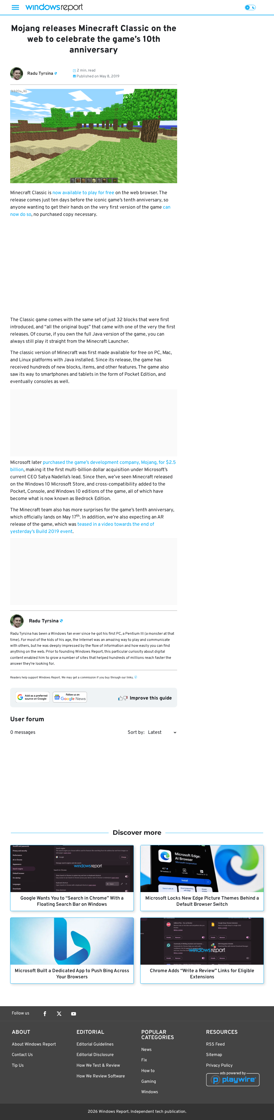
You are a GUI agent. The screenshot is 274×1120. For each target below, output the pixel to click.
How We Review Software (101, 1076)
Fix (144, 1060)
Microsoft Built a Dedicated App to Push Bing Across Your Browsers (72, 974)
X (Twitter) (59, 1013)
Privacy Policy (219, 1065)
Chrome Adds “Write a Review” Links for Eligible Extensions (202, 974)
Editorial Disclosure (95, 1055)
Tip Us (18, 1065)
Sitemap (214, 1055)
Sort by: (136, 733)
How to (148, 1071)
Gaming (148, 1081)
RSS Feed (215, 1044)
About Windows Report (34, 1044)
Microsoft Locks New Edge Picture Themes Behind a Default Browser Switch (202, 901)
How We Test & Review (98, 1065)
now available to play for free (83, 193)
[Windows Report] (54, 7)
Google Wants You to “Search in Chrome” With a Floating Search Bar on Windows (72, 901)
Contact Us (22, 1055)
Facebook (44, 1013)
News (146, 1050)
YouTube (73, 1013)
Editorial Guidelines (95, 1044)
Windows (149, 1092)
